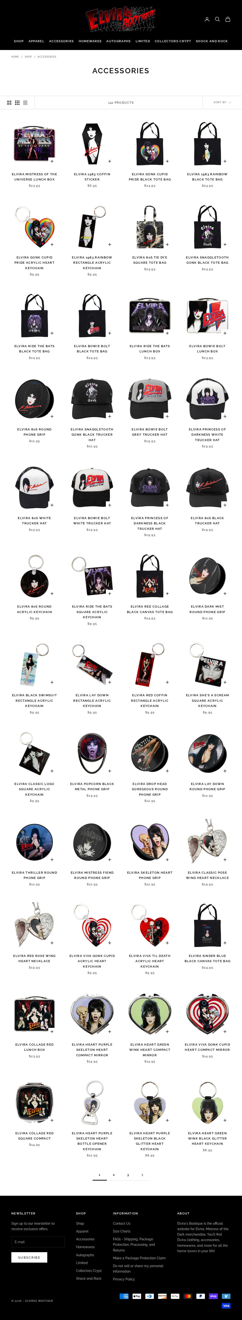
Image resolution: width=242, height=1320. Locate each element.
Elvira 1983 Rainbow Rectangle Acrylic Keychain (92, 263)
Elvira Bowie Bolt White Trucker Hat (92, 520)
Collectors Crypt (173, 41)
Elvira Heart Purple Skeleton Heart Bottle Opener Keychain (92, 1141)
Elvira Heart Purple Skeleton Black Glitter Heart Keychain (150, 1141)
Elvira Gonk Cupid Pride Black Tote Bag (150, 176)
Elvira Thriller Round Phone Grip (34, 875)
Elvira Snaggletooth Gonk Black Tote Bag (207, 260)
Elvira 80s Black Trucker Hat (207, 520)
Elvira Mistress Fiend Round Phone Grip (92, 875)
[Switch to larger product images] (9, 102)
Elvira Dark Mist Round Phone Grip (207, 609)
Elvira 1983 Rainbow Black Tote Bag (207, 176)
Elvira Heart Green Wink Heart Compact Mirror (149, 1050)
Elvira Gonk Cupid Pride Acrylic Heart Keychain (34, 263)
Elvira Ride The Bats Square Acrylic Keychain (92, 612)
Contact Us (121, 1223)
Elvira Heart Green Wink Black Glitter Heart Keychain (207, 1138)
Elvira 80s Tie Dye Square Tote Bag (149, 260)
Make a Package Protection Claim (139, 1258)
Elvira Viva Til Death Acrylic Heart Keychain (150, 961)
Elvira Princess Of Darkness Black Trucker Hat (150, 523)
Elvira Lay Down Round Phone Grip (207, 786)
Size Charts (121, 1231)
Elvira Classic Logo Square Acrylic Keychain (34, 789)
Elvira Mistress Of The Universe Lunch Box (34, 176)
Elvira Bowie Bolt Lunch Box (207, 348)
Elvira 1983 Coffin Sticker (92, 176)
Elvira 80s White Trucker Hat (34, 520)
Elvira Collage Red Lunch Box (34, 1047)
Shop (19, 41)
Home (15, 56)
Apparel (36, 41)
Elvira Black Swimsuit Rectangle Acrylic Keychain (34, 700)
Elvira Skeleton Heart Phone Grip (150, 875)
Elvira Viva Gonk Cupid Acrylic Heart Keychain (92, 961)
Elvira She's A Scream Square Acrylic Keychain (207, 700)
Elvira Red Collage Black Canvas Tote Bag (150, 609)
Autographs (118, 41)
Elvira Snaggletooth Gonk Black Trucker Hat (92, 435)
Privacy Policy (124, 1279)
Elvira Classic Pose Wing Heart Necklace (207, 875)
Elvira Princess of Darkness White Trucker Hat (207, 435)
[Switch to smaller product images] (17, 102)
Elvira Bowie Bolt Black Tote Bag (92, 348)
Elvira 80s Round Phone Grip (34, 432)
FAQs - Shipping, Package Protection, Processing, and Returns (134, 1244)
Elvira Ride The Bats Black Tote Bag (34, 348)
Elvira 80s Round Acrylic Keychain (34, 609)
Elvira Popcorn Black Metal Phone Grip (92, 786)
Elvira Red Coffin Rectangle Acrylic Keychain (150, 700)
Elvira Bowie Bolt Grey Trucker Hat (150, 432)
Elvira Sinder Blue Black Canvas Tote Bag (208, 958)
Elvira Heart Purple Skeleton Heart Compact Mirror (92, 1050)
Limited (143, 41)
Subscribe (29, 1257)
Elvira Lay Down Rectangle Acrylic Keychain (92, 700)
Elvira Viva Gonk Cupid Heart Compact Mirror (207, 1047)
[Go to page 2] (142, 1175)
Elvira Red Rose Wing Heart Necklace (34, 958)
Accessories (61, 41)
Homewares (90, 41)
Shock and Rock (212, 41)
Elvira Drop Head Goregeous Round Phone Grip (150, 789)
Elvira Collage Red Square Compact (34, 1135)
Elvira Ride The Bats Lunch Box (150, 348)
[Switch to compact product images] (25, 102)
